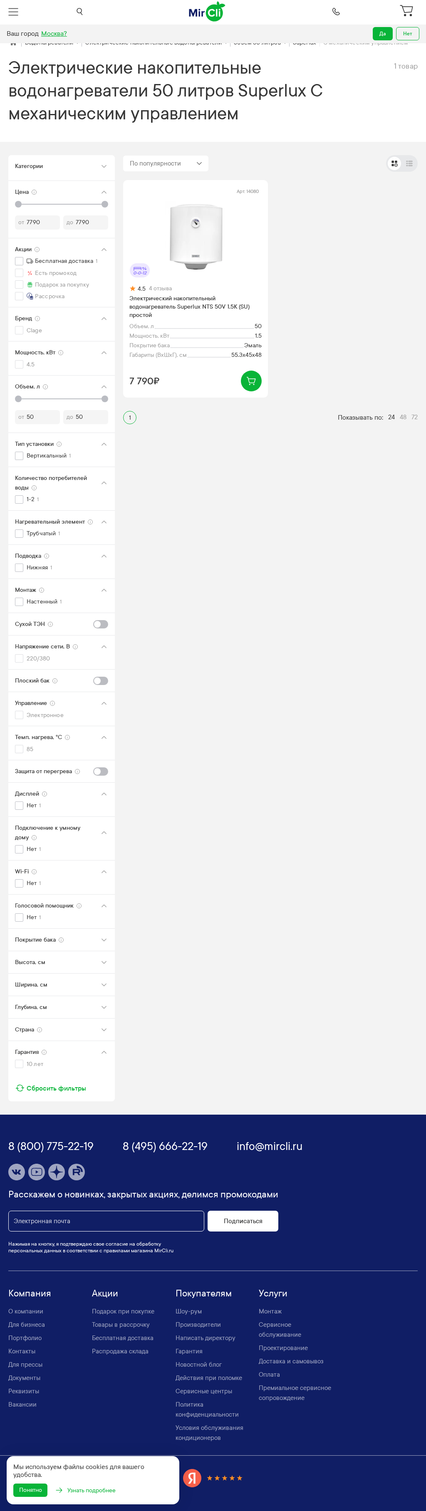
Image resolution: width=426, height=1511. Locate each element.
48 (403, 417)
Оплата (269, 1374)
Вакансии (22, 1404)
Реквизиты (23, 1391)
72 (414, 417)
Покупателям (204, 1293)
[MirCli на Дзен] (56, 1172)
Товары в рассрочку (121, 1324)
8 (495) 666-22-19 (165, 1146)
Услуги (273, 1293)
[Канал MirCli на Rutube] (76, 1172)
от (21, 222)
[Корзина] (407, 11)
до (70, 222)
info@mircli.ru (269, 1146)
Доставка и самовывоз (291, 1361)
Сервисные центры (204, 1391)
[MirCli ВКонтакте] (16, 1172)
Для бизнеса (26, 1324)
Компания (29, 1293)
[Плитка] (394, 163)
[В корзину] (251, 381)
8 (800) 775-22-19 (51, 1146)
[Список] (409, 163)
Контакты (21, 1351)
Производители (198, 1324)
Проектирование (283, 1348)
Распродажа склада (120, 1351)
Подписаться (243, 1221)
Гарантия (189, 1351)
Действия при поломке (209, 1378)
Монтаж (270, 1311)
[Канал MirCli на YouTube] (36, 1172)
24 (391, 417)
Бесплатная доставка (123, 1338)
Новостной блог (199, 1364)
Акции (105, 1293)
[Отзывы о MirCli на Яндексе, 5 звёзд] (213, 1477)
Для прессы (25, 1364)
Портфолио (25, 1338)
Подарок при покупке (123, 1311)
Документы (24, 1378)
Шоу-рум (189, 1311)
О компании (25, 1311)
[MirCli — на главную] (207, 11)
